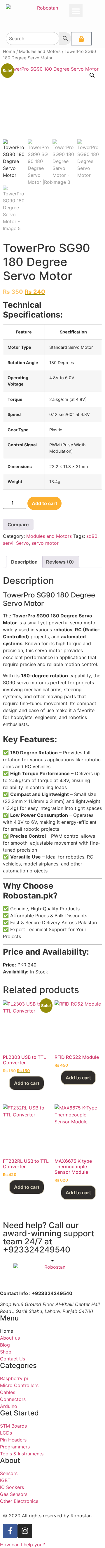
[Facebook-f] (10, 1531)
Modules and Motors (40, 51)
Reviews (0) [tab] (60, 562)
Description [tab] (24, 562)
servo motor (45, 543)
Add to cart (44, 503)
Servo (22, 543)
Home (9, 51)
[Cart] (81, 38)
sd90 (91, 536)
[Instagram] (25, 1531)
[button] (76, 10)
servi (8, 543)
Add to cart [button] (26, 1083)
